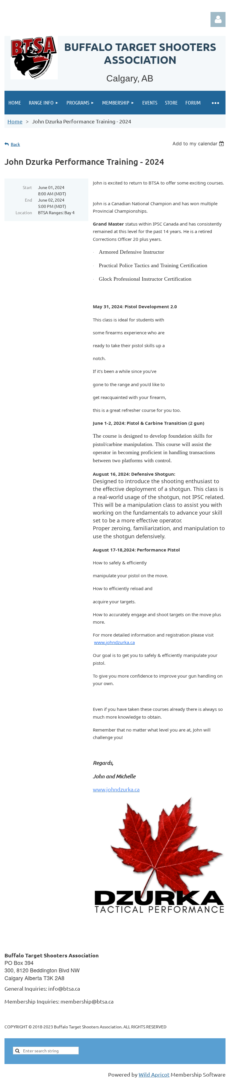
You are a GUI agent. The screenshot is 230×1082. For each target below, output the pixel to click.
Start (27, 187)
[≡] (215, 102)
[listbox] (199, 143)
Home (14, 121)
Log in (218, 19)
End (28, 200)
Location (24, 212)
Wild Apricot (154, 1074)
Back (15, 144)
